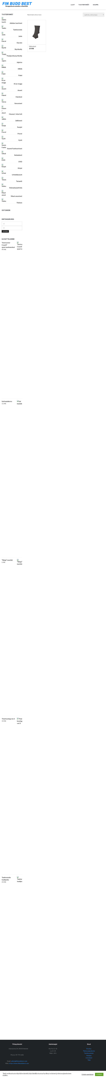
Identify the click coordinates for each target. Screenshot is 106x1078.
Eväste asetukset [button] (87, 1074)
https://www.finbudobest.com (19, 1063)
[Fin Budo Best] (17, 5)
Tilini (88, 1060)
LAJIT (73, 4)
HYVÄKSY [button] (99, 1074)
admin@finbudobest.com (19, 1061)
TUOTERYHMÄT (83, 4)
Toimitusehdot (89, 1053)
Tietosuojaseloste (89, 1051)
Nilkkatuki (32, 46)
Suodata (5, 231)
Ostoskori (89, 1058)
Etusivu (88, 1048)
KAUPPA (95, 4)
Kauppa (88, 1055)
